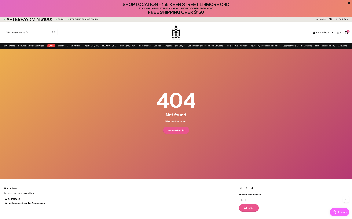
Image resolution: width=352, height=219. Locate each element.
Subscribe (249, 208)
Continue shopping (176, 130)
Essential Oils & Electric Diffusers (297, 46)
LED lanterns (145, 46)
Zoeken (53, 32)
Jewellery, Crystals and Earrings (265, 46)
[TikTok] (252, 188)
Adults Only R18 (92, 46)
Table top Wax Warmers (237, 46)
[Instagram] (240, 188)
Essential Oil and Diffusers (69, 46)
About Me (342, 46)
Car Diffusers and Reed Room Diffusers (205, 46)
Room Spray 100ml (127, 46)
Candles (157, 46)
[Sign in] (339, 32)
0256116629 (14, 199)
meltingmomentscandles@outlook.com (26, 203)
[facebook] (246, 188)
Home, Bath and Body (325, 46)
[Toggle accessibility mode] (330, 19)
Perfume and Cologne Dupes (31, 46)
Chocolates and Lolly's (174, 46)
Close (349, 3)
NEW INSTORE (109, 46)
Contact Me (321, 19)
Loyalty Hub (9, 46)
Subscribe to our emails (250, 194)
